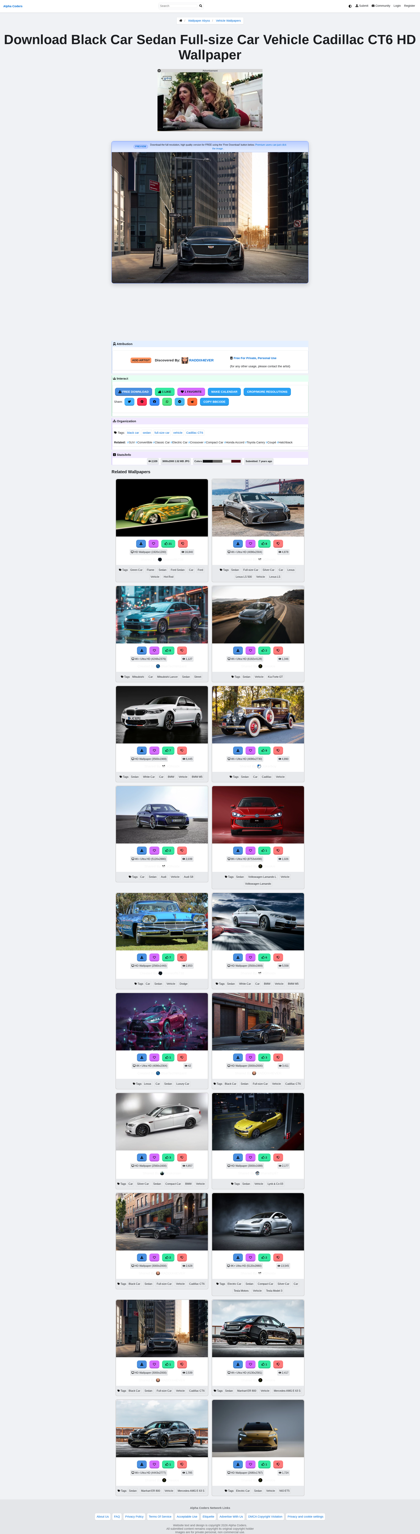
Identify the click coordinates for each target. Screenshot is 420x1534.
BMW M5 (197, 776)
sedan (147, 432)
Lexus (290, 570)
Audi (163, 876)
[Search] (201, 6)
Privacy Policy (134, 1516)
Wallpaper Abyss (199, 20)
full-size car (162, 432)
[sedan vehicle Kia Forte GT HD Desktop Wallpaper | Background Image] (258, 642)
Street (197, 676)
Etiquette (208, 1516)
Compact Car (214, 442)
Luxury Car (182, 1083)
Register (409, 5)
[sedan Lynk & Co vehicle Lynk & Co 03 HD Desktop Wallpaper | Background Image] (258, 1149)
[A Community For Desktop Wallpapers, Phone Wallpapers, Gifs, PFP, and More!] (180, 20)
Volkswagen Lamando (258, 883)
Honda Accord (234, 442)
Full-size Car (250, 570)
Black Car (230, 1083)
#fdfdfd (226, 461)
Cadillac (267, 776)
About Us (103, 1516)
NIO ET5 (284, 1490)
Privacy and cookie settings (305, 1516)
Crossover (196, 442)
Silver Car (268, 570)
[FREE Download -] (238, 650)
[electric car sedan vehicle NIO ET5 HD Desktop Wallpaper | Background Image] (258, 1456)
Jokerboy (269, 766)
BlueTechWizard (174, 666)
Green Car (136, 570)
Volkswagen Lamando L (262, 876)
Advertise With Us (231, 1516)
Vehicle (155, 576)
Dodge (184, 983)
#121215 (208, 461)
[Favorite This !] (250, 650)
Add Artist (141, 360)
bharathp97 (269, 1173)
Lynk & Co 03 (275, 1183)
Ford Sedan (178, 570)
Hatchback (285, 442)
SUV (131, 442)
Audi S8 (188, 876)
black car (133, 432)
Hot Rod (168, 576)
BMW (171, 776)
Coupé (271, 442)
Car (191, 570)
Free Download (135, 391)
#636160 (217, 461)
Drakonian (173, 1173)
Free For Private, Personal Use (255, 358)
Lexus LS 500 (244, 576)
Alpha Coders (12, 6)
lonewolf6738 (173, 559)
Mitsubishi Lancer (167, 676)
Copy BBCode (214, 401)
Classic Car (162, 442)
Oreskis (269, 666)
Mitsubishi (138, 676)
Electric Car (179, 442)
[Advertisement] (210, 311)
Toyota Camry (255, 442)
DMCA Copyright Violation (265, 1516)
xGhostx (269, 559)
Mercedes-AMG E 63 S (287, 1390)
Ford (200, 570)
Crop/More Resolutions (267, 391)
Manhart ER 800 (246, 1390)
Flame (150, 570)
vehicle (177, 432)
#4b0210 (236, 461)
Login (397, 5)
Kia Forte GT (275, 676)
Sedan (162, 570)
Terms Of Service (160, 1516)
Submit (363, 5)
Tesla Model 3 (274, 1290)
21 (170, 543)
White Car (149, 776)
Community (382, 5)
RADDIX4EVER (201, 360)
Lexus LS (274, 576)
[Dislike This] (278, 650)
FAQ (117, 1516)
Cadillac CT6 (194, 432)
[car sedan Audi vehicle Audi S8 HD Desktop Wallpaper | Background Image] (162, 842)
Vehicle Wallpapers (228, 20)
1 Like (166, 391)
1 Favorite (193, 391)
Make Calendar (224, 391)
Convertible (144, 442)
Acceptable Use (187, 1516)
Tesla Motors (241, 1290)
